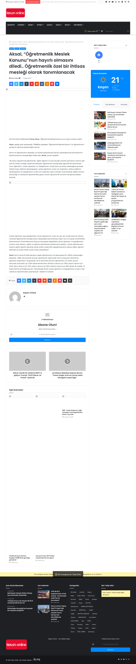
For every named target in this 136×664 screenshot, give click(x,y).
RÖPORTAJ (82, 610)
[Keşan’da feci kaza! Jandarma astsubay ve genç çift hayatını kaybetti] (100, 156)
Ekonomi (73, 599)
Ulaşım (80, 628)
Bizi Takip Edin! (107, 585)
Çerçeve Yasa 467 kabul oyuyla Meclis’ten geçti (45, 557)
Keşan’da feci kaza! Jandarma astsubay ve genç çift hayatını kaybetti (116, 156)
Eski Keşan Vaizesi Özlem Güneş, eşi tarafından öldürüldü (117, 114)
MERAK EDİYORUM (87, 606)
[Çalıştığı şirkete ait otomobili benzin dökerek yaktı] (100, 146)
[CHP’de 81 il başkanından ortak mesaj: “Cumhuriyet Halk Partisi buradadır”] (43, 594)
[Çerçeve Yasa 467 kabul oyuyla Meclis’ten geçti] (47, 474)
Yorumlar (123, 104)
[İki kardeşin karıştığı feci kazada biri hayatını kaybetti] (100, 136)
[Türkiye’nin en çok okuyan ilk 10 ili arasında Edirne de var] (100, 125)
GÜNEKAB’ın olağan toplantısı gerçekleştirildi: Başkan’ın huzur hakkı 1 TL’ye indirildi (118, 225)
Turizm (94, 624)
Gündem (21, 25)
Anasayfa (11, 25)
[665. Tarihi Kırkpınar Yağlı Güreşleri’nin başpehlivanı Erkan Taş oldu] (74, 401)
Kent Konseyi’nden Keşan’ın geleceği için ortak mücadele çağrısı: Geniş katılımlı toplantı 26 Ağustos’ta (101, 226)
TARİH (89, 621)
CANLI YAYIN (81, 595)
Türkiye (73, 628)
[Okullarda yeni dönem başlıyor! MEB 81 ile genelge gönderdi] (21, 474)
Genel (17, 48)
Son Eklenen (110, 104)
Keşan (30, 25)
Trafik (87, 624)
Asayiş (49, 25)
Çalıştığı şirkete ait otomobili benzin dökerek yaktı (114, 145)
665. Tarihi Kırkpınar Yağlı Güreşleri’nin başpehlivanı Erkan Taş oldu (72, 412)
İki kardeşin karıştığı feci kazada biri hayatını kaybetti (116, 135)
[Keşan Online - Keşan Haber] (15, 12)
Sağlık (58, 25)
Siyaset (40, 25)
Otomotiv (73, 610)
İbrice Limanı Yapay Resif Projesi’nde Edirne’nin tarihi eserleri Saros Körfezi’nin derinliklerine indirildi (101, 196)
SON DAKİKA (75, 621)
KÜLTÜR (88, 603)
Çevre (72, 631)
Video (87, 628)
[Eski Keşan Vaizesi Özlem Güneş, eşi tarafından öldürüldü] (100, 115)
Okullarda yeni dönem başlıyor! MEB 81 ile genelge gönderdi (19, 558)
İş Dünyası (91, 631)
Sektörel (94, 613)
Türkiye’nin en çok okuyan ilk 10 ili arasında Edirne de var (116, 124)
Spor (82, 621)
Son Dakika (78, 25)
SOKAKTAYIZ (82, 617)
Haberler (22, 48)
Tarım (72, 624)
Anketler (81, 592)
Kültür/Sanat (74, 606)
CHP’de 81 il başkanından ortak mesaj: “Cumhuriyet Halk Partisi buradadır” (58, 595)
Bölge (67, 25)
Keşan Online (15, 78)
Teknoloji (79, 624)
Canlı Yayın (91, 595)
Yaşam (94, 628)
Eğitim (20, 42)
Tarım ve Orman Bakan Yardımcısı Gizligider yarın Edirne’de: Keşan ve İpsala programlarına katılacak (73, 2)
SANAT (91, 610)
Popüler (97, 104)
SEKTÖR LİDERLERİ (83, 613)
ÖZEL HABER (81, 631)
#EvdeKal (73, 592)
